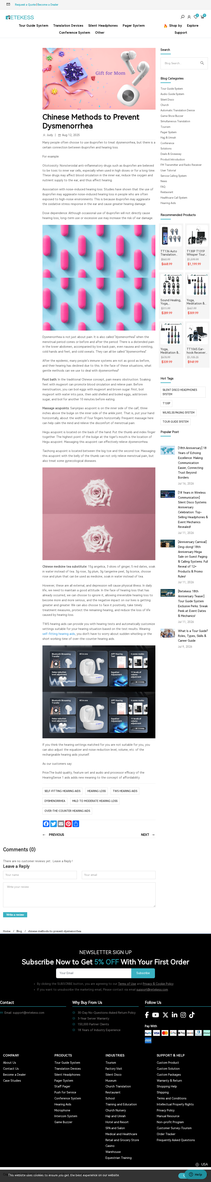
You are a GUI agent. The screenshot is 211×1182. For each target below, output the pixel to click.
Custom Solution (168, 1068)
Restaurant (167, 192)
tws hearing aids (125, 791)
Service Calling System (174, 175)
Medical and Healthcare (121, 1134)
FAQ (163, 186)
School (110, 1098)
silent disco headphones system (180, 392)
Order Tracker (166, 1134)
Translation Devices (68, 25)
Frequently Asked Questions (176, 1140)
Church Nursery (116, 1110)
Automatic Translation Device (178, 110)
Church (165, 105)
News (164, 181)
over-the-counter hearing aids (67, 810)
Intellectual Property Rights (175, 1104)
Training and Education (121, 1104)
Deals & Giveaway (171, 154)
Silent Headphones (103, 25)
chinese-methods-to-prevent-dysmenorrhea (54, 931)
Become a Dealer (48, 4)
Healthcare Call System (174, 197)
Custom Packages (169, 1074)
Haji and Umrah (116, 1116)
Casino (110, 1146)
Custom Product (168, 1062)
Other (99, 32)
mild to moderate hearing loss (94, 801)
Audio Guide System (172, 94)
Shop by (175, 25)
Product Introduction (173, 159)
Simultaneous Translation (175, 121)
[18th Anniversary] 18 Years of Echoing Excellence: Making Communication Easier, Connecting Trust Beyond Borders (192, 462)
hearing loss (96, 791)
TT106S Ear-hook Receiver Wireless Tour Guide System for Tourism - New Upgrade (196, 350)
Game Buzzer (63, 1122)
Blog (19, 931)
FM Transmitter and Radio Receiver (181, 165)
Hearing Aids (168, 203)
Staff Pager (62, 1086)
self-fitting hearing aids (58, 633)
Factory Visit (114, 1068)
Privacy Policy (166, 1110)
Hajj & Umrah (168, 137)
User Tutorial (168, 170)
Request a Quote (25, 4)
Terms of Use (127, 983)
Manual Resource (168, 1116)
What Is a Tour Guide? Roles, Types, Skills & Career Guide (193, 636)
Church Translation (118, 1086)
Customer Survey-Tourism (174, 1128)
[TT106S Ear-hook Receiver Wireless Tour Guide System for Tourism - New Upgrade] (197, 333)
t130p (166, 403)
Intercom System (65, 1116)
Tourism (165, 127)
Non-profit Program (170, 1122)
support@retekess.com (152, 989)
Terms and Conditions (171, 1098)
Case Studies (12, 1080)
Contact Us (11, 1068)
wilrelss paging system (179, 412)
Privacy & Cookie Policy (158, 983)
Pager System (134, 25)
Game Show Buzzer (172, 116)
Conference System (74, 32)
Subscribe (143, 973)
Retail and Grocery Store (122, 1140)
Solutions (166, 148)
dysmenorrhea (55, 801)
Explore (192, 25)
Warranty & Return (169, 1080)
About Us (9, 1062)
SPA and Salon (115, 1128)
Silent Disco (167, 99)
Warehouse (113, 1152)
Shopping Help (167, 1086)
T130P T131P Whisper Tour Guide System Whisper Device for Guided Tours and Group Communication (197, 253)
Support (181, 32)
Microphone (62, 1110)
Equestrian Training (119, 1157)
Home (6, 931)
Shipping (163, 1092)
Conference (167, 143)
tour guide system (176, 421)
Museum (111, 1080)
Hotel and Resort (117, 1122)
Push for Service (65, 1092)
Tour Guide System (33, 25)
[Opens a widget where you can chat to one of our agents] (195, 1175)
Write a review (15, 914)
